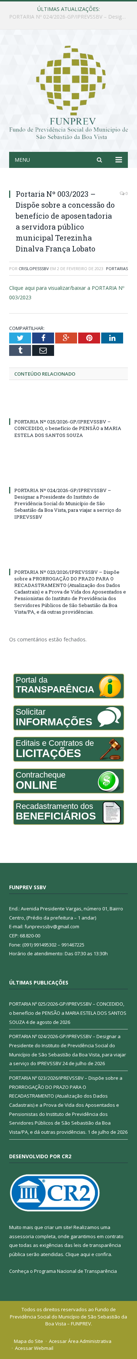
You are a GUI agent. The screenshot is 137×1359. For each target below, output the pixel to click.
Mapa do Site (28, 1341)
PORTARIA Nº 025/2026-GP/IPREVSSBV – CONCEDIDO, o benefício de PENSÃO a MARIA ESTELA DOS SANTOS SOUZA (67, 428)
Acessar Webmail (34, 1348)
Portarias (117, 268)
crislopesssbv (34, 268)
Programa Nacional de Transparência (75, 1271)
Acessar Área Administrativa (80, 1341)
